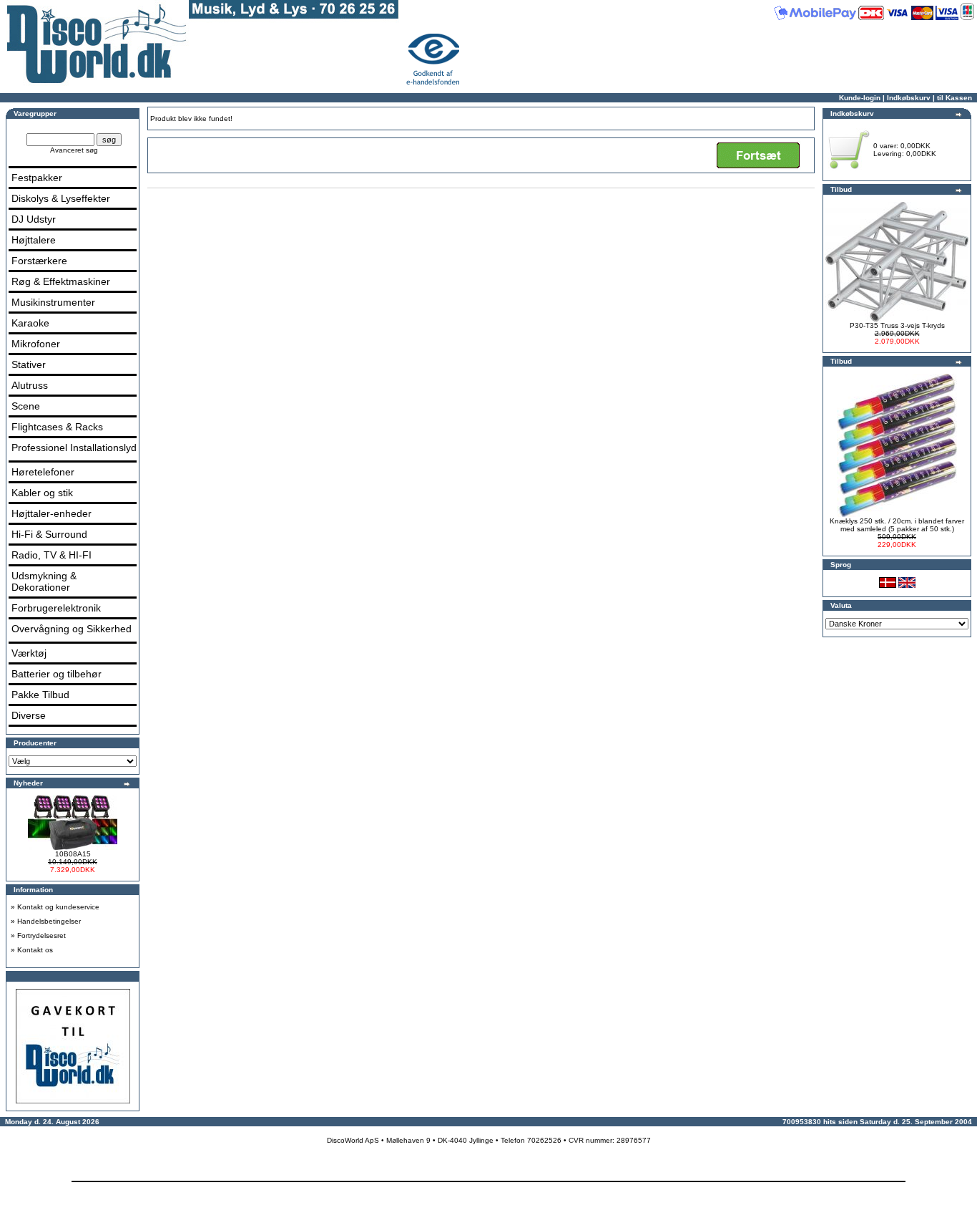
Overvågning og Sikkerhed (71, 628)
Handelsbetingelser (49, 921)
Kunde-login (859, 98)
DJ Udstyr (33, 219)
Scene (25, 406)
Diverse (28, 715)
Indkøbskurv (909, 98)
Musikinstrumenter (53, 302)
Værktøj (28, 653)
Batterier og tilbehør (56, 674)
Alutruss (29, 385)
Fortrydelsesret (41, 935)
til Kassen (954, 98)
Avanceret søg (74, 150)
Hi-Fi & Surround (49, 534)
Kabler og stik (42, 492)
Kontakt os (35, 950)
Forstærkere (39, 260)
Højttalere (33, 240)
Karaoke (30, 323)
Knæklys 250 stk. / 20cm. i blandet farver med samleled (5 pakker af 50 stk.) (897, 525)
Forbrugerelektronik (56, 608)
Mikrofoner (35, 343)
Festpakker (36, 177)
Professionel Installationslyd (74, 447)
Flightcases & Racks (57, 426)
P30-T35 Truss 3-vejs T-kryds (897, 325)
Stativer (28, 364)
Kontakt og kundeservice (58, 907)
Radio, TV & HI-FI (51, 555)
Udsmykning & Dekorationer (44, 581)
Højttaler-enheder (51, 513)
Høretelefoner (42, 472)
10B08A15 (73, 854)
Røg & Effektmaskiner (60, 281)
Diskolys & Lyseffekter (60, 198)
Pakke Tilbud (40, 694)
